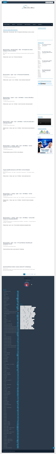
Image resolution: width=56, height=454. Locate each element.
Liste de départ (6, 357)
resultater (5, 377)
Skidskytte (5, 398)
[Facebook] (50, 2)
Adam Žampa (22, 306)
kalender (5, 348)
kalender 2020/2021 (7, 352)
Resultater (5, 375)
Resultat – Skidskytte (7, 374)
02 (26, 274)
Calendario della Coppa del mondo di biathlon (11, 311)
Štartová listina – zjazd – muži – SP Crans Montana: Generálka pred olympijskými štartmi (17, 243)
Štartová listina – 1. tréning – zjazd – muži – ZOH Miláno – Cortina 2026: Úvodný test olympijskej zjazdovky (19, 218)
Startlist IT (5, 413)
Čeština (5, 315)
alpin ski (5, 292)
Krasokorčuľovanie (7, 354)
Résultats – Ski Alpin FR (7, 380)
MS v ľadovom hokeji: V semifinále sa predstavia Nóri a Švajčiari (47, 61)
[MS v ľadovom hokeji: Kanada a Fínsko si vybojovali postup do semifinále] (40, 74)
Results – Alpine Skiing (7, 384)
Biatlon (13, 24)
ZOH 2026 (5, 446)
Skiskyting (5, 400)
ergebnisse (5, 319)
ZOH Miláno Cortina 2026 (8, 447)
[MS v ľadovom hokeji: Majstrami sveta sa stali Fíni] (40, 47)
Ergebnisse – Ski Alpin (7, 321)
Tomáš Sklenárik (22, 328)
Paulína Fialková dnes (23, 319)
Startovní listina (6, 430)
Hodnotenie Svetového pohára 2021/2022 (10, 332)
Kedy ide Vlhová (33, 312)
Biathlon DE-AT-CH (7, 304)
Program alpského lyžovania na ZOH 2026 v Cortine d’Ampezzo (16, 169)
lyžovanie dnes (27, 315)
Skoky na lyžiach (27, 24)
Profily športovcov (7, 368)
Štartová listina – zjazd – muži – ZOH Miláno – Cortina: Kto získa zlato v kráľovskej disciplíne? (18, 122)
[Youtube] (49, 2)
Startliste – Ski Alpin (7, 423)
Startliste (5, 417)
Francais (5, 322)
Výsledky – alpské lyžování (8, 439)
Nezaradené (6, 358)
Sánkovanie (5, 388)
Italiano (5, 335)
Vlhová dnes (26, 328)
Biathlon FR (5, 305)
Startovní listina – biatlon (8, 433)
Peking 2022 (6, 367)
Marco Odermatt (32, 315)
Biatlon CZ (5, 308)
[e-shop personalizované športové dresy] (45, 83)
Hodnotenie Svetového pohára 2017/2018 (10, 328)
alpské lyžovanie (22, 307)
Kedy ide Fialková (22, 312)
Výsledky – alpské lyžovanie (8, 440)
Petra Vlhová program (31, 323)
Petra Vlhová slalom (30, 324)
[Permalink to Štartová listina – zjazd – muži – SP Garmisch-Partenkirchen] (19, 65)
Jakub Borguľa (26, 311)
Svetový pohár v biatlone (30, 327)
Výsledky (5, 436)
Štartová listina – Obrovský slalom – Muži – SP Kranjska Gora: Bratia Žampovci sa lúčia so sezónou (18, 50)
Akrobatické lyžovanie (7, 291)
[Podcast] (45, 145)
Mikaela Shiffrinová (26, 316)
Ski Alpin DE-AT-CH (7, 394)
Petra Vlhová (25, 320)
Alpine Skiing (6, 294)
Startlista (5, 414)
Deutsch (5, 316)
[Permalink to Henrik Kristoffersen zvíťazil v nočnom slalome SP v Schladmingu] (19, 257)
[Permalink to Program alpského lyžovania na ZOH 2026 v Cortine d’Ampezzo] (19, 160)
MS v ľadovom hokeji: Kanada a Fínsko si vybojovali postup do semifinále (46, 70)
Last (34, 274)
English (5, 318)
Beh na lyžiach (19, 24)
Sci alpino (5, 390)
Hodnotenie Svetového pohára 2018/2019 (10, 331)
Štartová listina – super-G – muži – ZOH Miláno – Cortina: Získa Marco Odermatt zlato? (18, 98)
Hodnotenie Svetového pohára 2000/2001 (10, 326)
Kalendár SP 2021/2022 (7, 339)
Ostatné (34, 24)
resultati (5, 378)
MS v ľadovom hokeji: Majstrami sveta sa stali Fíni (46, 45)
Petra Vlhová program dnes (23, 324)
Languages (40, 24)
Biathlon (5, 301)
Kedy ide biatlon (31, 311)
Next (32, 274)
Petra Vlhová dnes (30, 320)
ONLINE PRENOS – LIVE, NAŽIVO (9, 364)
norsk (5, 362)
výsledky (5, 437)
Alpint (5, 295)
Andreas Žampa (33, 307)
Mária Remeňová (32, 316)
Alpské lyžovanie (7, 24)
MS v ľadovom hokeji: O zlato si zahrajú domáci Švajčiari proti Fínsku (47, 52)
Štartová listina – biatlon (7, 429)
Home (4, 27)
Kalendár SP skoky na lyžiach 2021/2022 (10, 345)
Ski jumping (5, 397)
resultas (5, 371)
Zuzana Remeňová (31, 328)
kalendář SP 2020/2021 (7, 338)
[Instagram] (46, 2)
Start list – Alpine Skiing (7, 407)
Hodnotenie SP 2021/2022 (8, 325)
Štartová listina (6, 426)
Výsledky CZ (6, 443)
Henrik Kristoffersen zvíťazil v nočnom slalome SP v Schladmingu (17, 266)
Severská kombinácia (7, 393)
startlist (5, 410)
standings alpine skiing (7, 404)
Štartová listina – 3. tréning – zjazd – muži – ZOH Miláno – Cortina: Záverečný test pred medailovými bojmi (17, 146)
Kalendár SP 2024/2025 (7, 342)
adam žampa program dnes (28, 306)
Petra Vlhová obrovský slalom (24, 323)
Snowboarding (6, 403)
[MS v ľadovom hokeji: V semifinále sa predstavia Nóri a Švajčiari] (40, 64)
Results (5, 381)
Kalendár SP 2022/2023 (7, 341)
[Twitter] (47, 2)
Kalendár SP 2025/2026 (7, 344)
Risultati (5, 385)
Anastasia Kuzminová (28, 307)
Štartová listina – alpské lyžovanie (9, 427)
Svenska (5, 434)
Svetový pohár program (23, 327)
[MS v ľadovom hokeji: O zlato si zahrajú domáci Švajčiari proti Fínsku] (40, 55)
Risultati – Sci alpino (7, 387)
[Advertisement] (28, 16)
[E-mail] (52, 2)
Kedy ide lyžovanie (28, 312)
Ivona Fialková (22, 311)
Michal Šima (21, 316)
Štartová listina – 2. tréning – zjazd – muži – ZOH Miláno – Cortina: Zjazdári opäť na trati (17, 194)
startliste (5, 420)
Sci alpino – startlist (7, 391)
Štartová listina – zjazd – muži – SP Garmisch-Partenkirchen (16, 74)
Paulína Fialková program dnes (30, 319)
